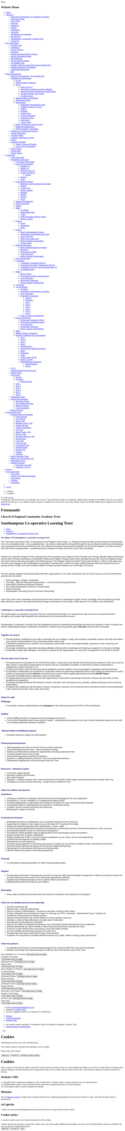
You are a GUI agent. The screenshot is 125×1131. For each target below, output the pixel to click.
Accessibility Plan (18, 63)
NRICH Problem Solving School (33, 217)
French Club (20, 450)
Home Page (5, 504)
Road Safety (25, 120)
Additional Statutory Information (23, 67)
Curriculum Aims (17, 157)
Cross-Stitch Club (22, 445)
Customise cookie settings (30, 1055)
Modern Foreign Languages (26, 333)
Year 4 (27, 309)
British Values (16, 373)
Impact (28, 366)
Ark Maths (25, 210)
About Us (9, 15)
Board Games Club (23, 432)
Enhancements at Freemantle (22, 414)
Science (19, 230)
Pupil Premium (16, 58)
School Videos (16, 153)
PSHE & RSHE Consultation (27, 129)
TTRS (23, 215)
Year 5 (27, 311)
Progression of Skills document (32, 322)
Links (23, 355)
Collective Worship (18, 142)
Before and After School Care (22, 458)
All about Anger (27, 96)
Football (19, 452)
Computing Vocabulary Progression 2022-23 (38, 265)
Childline (24, 111)
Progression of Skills (28, 252)
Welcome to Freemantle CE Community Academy (30, 17)
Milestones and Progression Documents (36, 184)
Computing (20, 261)
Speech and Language (19, 399)
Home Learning (27, 190)
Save (22, 1129)
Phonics (24, 197)
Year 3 (27, 307)
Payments (14, 52)
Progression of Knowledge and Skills (35, 234)
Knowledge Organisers (29, 280)
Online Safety (26, 113)
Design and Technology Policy (32, 320)
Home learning (26, 381)
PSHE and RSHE (22, 204)
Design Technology (23, 318)
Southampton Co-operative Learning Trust (27, 39)
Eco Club (19, 430)
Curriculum (10, 155)
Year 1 (27, 302)
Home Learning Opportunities (32, 241)
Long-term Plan (27, 324)
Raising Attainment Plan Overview (24, 54)
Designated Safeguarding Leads (33, 105)
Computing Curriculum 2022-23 (33, 263)
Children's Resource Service (31, 107)
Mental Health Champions (26, 83)
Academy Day (16, 45)
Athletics (19, 454)
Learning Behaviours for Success (23, 371)
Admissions (15, 30)
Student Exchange (18, 463)
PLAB (18, 80)
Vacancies (14, 32)
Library (13, 140)
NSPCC (24, 109)
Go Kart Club (21, 443)
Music (18, 331)
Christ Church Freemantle (26, 146)
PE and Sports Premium (20, 61)
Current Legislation (28, 116)
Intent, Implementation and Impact (34, 247)
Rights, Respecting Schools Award (29, 124)
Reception (29, 300)
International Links (18, 461)
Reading (24, 193)
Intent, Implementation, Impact (32, 232)
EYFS (13, 368)
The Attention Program (24, 403)
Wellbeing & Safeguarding (21, 78)
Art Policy (24, 289)
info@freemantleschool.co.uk (22, 1007)
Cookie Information (13, 1018)
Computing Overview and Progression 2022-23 (39, 267)
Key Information (12, 43)
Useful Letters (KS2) (29, 357)
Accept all (14, 1055)
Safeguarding (21, 102)
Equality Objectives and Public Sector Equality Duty (31, 65)
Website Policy (11, 1020)
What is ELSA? (27, 87)
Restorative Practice (23, 100)
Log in (8, 487)
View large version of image (36, 954)
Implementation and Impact (31, 362)
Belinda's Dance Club (24, 423)
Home (8, 12)
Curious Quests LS (28, 173)
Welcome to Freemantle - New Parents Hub (27, 76)
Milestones (25, 353)
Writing (23, 195)
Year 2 (27, 305)
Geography (20, 285)
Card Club (20, 441)
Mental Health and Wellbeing (27, 98)
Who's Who (15, 21)
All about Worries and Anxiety (32, 94)
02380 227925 (20, 1010)
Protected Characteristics (25, 127)
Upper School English (24, 182)
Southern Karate (22, 425)
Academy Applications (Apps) (22, 138)
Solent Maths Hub (28, 212)
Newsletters (15, 483)
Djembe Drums (21, 447)
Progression (25, 225)
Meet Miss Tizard (22, 401)
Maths (18, 208)
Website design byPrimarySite (18, 1027)
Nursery (28, 298)
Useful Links (16, 151)
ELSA (18, 85)
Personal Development (24, 201)
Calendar (14, 480)
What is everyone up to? (30, 239)
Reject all (5, 1055)
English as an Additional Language (24, 131)
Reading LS (25, 166)
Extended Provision (13, 412)
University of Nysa (23, 467)
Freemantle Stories (18, 397)
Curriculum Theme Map (25, 162)
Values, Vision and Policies (26, 144)
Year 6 (27, 313)
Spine (23, 351)
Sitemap (9, 1016)
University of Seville (23, 465)
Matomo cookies (13, 1097)
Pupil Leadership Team (20, 456)
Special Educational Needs (21, 56)
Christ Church (16, 149)
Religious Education (23, 245)
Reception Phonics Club (25, 436)
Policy (23, 228)
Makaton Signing (22, 406)
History (18, 272)
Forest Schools (21, 417)
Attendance (15, 48)
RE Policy (24, 250)
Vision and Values (18, 19)
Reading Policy (26, 346)
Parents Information (13, 74)
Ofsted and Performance (20, 69)
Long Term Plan (27, 236)
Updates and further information (23, 476)
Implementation (31, 364)
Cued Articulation (22, 408)
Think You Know (27, 118)
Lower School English (24, 164)
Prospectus (15, 26)
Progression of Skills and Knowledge (35, 276)
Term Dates (15, 474)
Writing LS (25, 168)
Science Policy (26, 243)
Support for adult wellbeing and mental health (38, 91)
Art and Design (21, 287)
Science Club (21, 434)
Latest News (15, 478)
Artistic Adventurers (23, 428)
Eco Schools (20, 419)
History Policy (26, 274)
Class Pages (15, 375)
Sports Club (20, 421)
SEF (12, 72)
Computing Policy (28, 269)
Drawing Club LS (27, 171)
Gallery (28, 175)
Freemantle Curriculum (20, 160)
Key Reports (16, 37)
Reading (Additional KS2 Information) (31, 335)
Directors (14, 23)
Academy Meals (17, 135)
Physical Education (23, 258)
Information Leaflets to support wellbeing (36, 89)
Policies (14, 28)
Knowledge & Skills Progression (33, 349)
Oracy (23, 179)
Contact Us (15, 41)
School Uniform (17, 50)
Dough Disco (21, 439)
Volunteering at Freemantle (21, 34)
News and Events (12, 472)
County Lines (26, 122)
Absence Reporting (18, 133)
